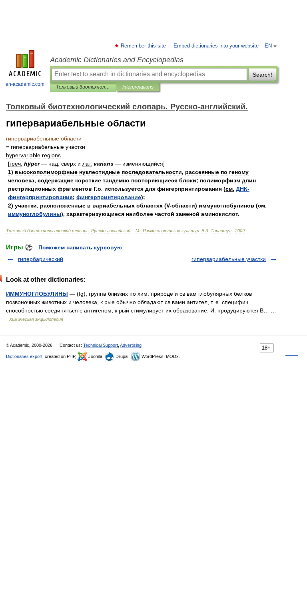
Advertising (131, 345)
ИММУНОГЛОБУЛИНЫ (37, 294)
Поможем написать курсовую (80, 247)
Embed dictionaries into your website (216, 46)
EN (268, 46)
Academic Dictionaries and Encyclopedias (116, 60)
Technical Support (100, 345)
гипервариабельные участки (228, 259)
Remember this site (144, 46)
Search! (262, 74)
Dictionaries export (24, 356)
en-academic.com (25, 84)
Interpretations (138, 87)
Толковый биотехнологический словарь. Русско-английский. (83, 87)
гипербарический (40, 259)
